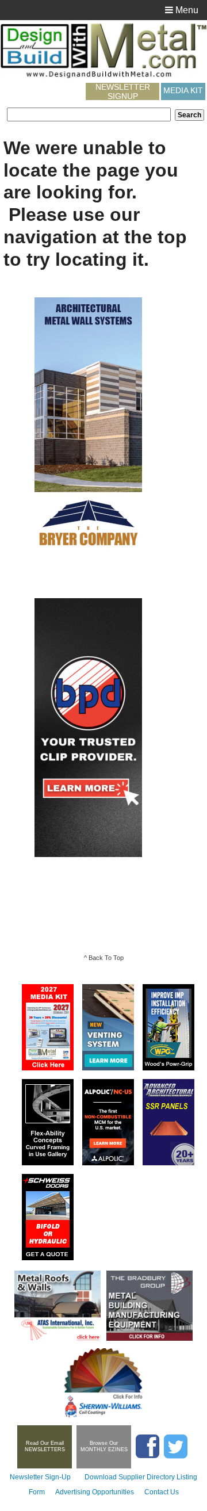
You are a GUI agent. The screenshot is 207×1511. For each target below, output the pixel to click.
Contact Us (161, 1492)
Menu (185, 10)
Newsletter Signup (122, 91)
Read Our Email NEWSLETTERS (45, 1446)
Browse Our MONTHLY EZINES (104, 1446)
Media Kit (183, 90)
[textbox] (89, 114)
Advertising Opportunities (94, 1492)
